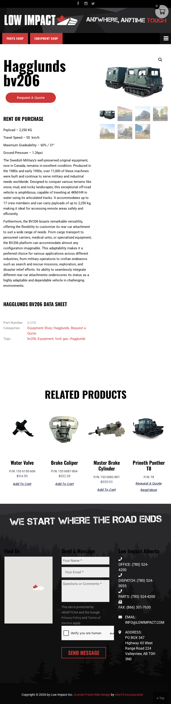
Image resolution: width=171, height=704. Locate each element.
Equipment (46, 339)
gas (65, 339)
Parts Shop (15, 38)
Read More (148, 489)
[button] (160, 60)
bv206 (31, 339)
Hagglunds (61, 328)
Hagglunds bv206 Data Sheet (35, 304)
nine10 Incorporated (129, 694)
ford (58, 339)
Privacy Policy (71, 617)
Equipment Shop (46, 38)
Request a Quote (31, 97)
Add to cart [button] (22, 483)
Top (161, 698)
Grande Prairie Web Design (92, 694)
